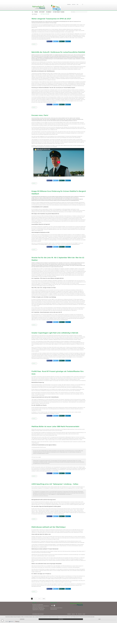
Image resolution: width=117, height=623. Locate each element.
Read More (33, 44)
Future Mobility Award (58, 11)
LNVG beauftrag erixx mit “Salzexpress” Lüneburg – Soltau (55, 484)
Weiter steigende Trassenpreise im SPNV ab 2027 (51, 19)
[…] (44, 609)
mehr (100, 619)
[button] (49, 41)
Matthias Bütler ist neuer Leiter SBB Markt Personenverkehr (55, 426)
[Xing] (52, 605)
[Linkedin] (54, 605)
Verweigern (22, 619)
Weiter (41, 599)
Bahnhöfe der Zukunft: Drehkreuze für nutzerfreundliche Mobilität (58, 52)
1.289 (39, 598)
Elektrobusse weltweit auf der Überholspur (49, 527)
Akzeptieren (60, 619)
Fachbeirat (48, 11)
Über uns (34, 602)
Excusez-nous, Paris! (40, 115)
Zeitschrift (42, 11)
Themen (36, 11)
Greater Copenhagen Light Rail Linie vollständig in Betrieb (55, 333)
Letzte (44, 598)
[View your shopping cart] (82, 4)
